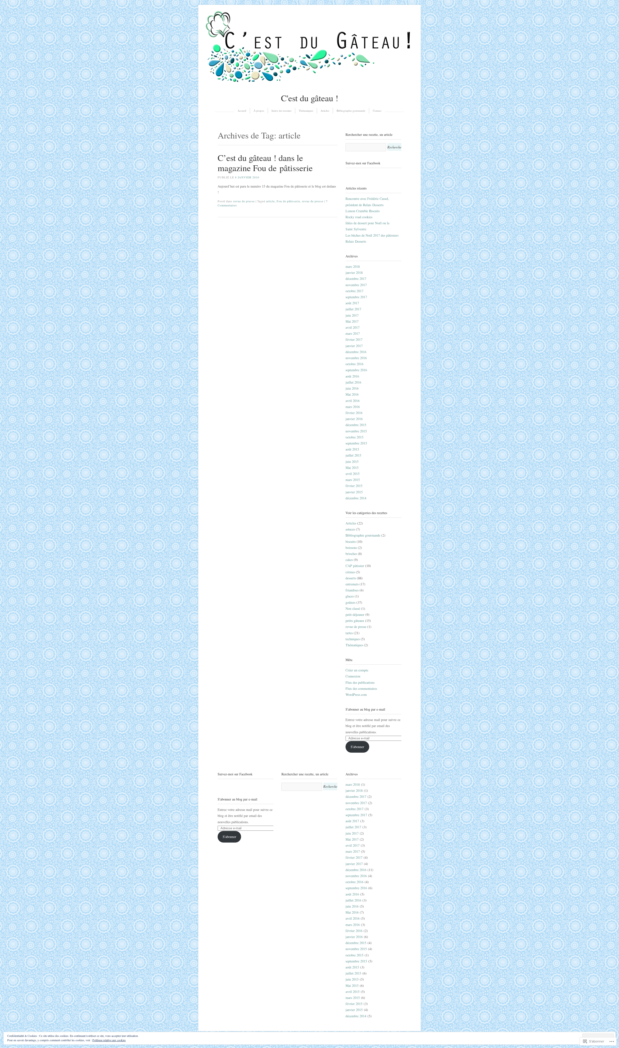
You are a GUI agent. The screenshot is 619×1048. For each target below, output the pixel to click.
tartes (349, 633)
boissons (351, 547)
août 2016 (352, 376)
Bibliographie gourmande (351, 110)
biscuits (351, 541)
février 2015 (354, 485)
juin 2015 (352, 461)
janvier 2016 (354, 418)
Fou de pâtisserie (288, 201)
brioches (351, 553)
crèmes (350, 572)
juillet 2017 (353, 309)
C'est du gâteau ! (309, 98)
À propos (259, 110)
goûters (350, 602)
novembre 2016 (356, 358)
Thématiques (306, 110)
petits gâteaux (355, 620)
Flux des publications (360, 682)
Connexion (353, 676)
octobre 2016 (354, 364)
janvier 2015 (354, 492)
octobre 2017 (354, 291)
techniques (353, 639)
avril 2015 (353, 473)
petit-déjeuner (355, 614)
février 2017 (354, 339)
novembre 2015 (356, 431)
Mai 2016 (352, 394)
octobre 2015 (354, 437)
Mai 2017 (352, 321)
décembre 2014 (356, 498)
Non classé (353, 608)
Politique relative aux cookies (109, 1040)
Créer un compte (357, 670)
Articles (325, 110)
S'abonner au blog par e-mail (365, 709)
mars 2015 (353, 479)
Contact (377, 110)
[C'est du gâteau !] (309, 85)
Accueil (242, 110)
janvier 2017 (354, 345)
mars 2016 (353, 406)
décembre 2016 (356, 351)
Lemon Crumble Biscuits (363, 211)
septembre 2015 (356, 443)
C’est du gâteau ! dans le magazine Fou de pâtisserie (265, 163)
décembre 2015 (356, 424)
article (270, 201)
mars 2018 (353, 266)
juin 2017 (352, 315)
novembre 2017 (356, 285)
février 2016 (354, 412)
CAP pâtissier (355, 565)
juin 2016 (352, 388)
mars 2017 (353, 333)
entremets (352, 584)
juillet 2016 (353, 382)
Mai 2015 (352, 467)
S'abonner (357, 746)
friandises (352, 590)
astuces (350, 529)
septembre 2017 (356, 297)
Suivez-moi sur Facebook (363, 163)
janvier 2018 (354, 272)
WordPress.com (356, 694)
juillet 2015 (353, 455)
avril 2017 (353, 327)
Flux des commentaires (361, 688)
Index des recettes (281, 110)
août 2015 (352, 449)
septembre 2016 (356, 370)
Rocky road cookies (359, 217)
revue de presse (244, 201)
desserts (351, 578)
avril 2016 (353, 400)
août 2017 (352, 303)
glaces (350, 596)
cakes (349, 559)
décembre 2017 (356, 278)
